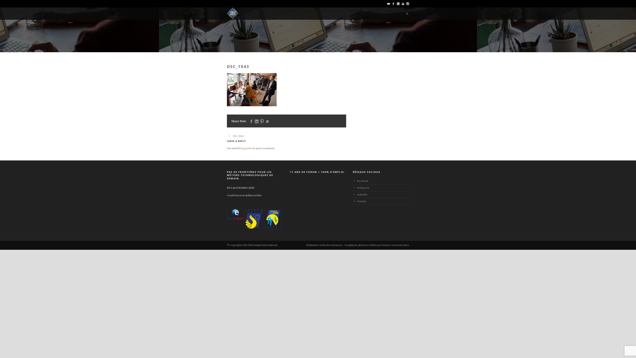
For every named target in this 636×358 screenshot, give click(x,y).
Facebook (362, 180)
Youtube (361, 201)
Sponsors (335, 11)
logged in (246, 148)
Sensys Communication (395, 245)
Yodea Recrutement (330, 245)
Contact (373, 11)
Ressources (354, 11)
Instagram (363, 187)
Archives (391, 11)
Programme (315, 11)
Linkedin (362, 194)
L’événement (293, 11)
